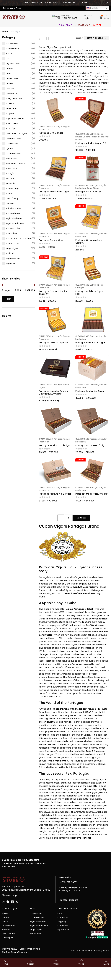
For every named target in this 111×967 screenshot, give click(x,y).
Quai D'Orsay (12, 198)
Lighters (9, 148)
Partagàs (10, 173)
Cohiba (9, 68)
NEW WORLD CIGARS (15, 163)
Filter (8, 298)
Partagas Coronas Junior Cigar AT (89, 241)
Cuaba (9, 73)
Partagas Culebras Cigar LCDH (89, 293)
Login (86, 18)
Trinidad (10, 253)
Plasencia (10, 183)
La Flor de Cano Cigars (16, 133)
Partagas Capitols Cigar (88, 191)
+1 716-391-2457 (69, 18)
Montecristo (11, 158)
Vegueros (10, 263)
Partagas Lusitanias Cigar (89, 391)
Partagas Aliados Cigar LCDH (91, 143)
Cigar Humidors (13, 63)
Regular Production (15, 223)
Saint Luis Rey (12, 233)
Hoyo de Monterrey (15, 118)
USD (80, 8)
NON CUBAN (11, 168)
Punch (9, 193)
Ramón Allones (13, 213)
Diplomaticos (12, 93)
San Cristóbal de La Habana (19, 238)
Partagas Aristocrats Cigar (54, 191)
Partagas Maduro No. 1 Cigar (54, 445)
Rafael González (13, 208)
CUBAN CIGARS (12, 78)
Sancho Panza (12, 243)
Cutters (9, 83)
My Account (89, 15)
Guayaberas (11, 108)
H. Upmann (11, 113)
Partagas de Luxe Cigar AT (53, 342)
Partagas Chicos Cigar (51, 240)
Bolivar (9, 53)
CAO (8, 58)
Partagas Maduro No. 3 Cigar (91, 493)
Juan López (11, 128)
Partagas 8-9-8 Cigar (51, 132)
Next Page (81, 518)
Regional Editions (14, 218)
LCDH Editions (12, 143)
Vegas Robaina (13, 258)
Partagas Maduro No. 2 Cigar (55, 493)
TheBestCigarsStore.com (15, 952)
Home (5, 31)
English (94, 8)
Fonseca (10, 103)
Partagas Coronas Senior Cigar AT (53, 293)
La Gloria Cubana (14, 138)
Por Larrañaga (12, 188)
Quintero (10, 203)
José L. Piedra (12, 123)
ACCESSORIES (12, 43)
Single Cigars (12, 248)
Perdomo (10, 178)
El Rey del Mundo (14, 98)
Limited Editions (13, 153)
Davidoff (10, 88)
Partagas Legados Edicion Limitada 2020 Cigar (53, 392)
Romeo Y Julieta (13, 228)
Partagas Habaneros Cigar (90, 342)
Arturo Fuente (12, 48)
